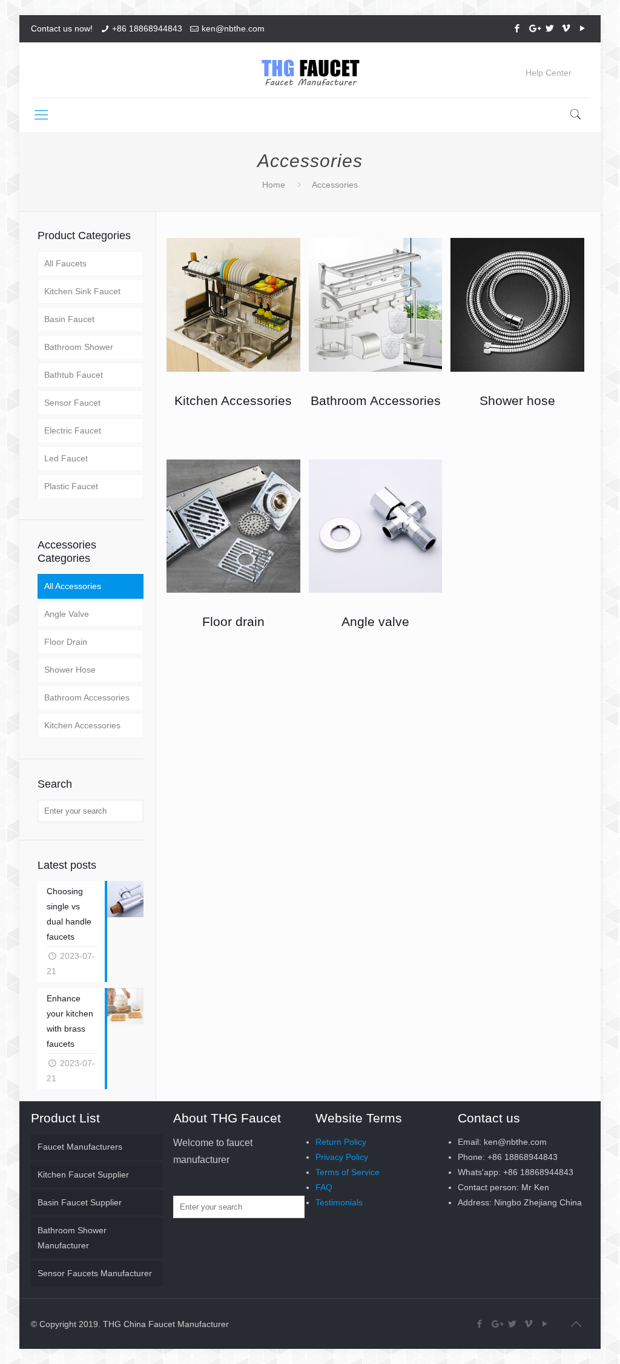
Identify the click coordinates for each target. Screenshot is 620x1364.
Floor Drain (65, 642)
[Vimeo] (566, 28)
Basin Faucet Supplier (80, 1202)
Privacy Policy (341, 1157)
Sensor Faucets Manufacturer (95, 1273)
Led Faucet (66, 458)
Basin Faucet (69, 319)
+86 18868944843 (147, 28)
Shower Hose (70, 669)
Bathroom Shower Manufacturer (72, 1237)
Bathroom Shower (78, 347)
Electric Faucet (72, 430)
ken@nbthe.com (233, 28)
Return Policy (340, 1142)
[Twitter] (550, 28)
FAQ (323, 1187)
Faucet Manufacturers (80, 1146)
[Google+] (533, 28)
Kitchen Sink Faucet (82, 291)
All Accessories (72, 586)
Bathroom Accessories (87, 697)
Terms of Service (347, 1172)
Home (273, 184)
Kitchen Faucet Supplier (83, 1174)
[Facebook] (517, 28)
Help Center (549, 72)
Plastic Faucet (71, 486)
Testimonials (339, 1202)
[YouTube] (582, 28)
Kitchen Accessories (82, 725)
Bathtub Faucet (73, 375)
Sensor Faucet (72, 402)
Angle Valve (66, 614)
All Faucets (65, 263)
